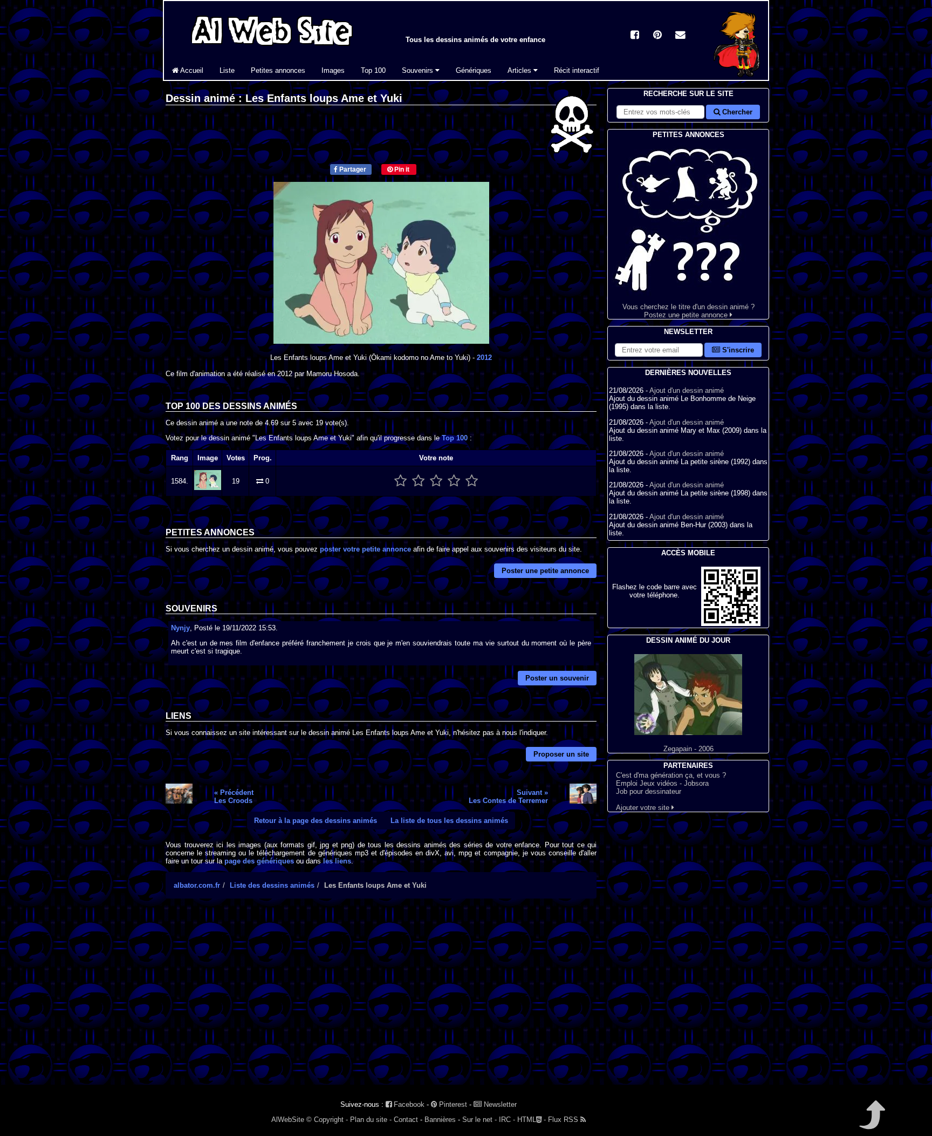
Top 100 (373, 70)
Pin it (401, 169)
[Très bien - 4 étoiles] (454, 481)
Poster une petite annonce (545, 571)
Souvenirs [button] (418, 70)
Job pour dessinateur (648, 791)
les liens (337, 861)
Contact (406, 1119)
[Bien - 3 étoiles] (436, 481)
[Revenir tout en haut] (871, 1122)
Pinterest (452, 1104)
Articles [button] (520, 70)
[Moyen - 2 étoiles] (418, 481)
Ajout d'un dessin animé (686, 390)
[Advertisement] (381, 1001)
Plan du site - (371, 1119)
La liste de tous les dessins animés (449, 821)
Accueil (191, 70)
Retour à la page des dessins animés (315, 821)
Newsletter (499, 1104)
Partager (352, 169)
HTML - (531, 1119)
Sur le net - (479, 1119)
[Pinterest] (657, 36)
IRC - (507, 1119)
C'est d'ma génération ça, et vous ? (671, 775)
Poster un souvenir (557, 678)
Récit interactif (576, 70)
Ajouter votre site (643, 808)
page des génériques (259, 861)
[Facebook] (635, 36)
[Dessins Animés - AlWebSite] (736, 77)
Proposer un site (561, 754)
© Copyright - (327, 1119)
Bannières (440, 1119)
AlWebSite (287, 1119)
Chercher (736, 112)
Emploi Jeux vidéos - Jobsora (662, 783)
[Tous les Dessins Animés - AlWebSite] (272, 47)
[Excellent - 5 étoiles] (472, 481)
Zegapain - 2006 (688, 749)
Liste (227, 70)
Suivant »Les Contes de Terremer (508, 796)
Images (333, 70)
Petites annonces (278, 70)
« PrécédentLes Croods (233, 796)
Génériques (473, 70)
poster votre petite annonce (365, 549)
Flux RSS (564, 1119)
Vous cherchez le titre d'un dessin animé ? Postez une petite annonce (688, 311)
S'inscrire (737, 350)
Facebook (408, 1104)
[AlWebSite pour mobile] (730, 624)
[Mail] (680, 36)
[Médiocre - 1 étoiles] (400, 481)
